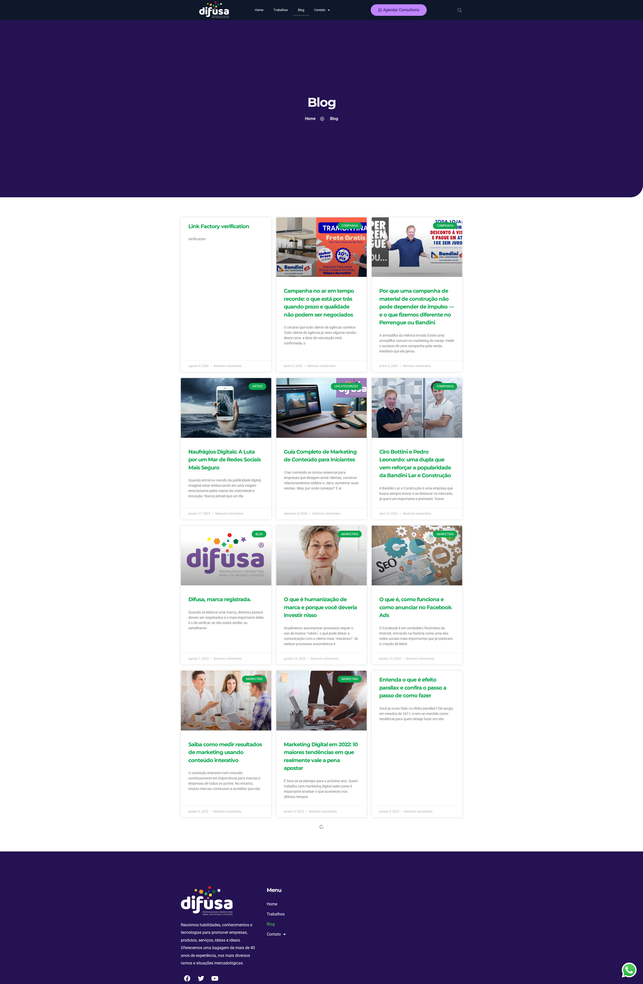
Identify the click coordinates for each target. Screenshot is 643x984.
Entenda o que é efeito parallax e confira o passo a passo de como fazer (412, 687)
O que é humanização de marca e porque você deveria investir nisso (320, 607)
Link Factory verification (218, 226)
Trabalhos (281, 10)
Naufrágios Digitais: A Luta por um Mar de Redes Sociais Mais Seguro (224, 460)
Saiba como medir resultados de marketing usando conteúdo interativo (225, 752)
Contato (319, 10)
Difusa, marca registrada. (219, 599)
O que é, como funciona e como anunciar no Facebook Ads (415, 607)
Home (259, 10)
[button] (460, 10)
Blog (301, 10)
